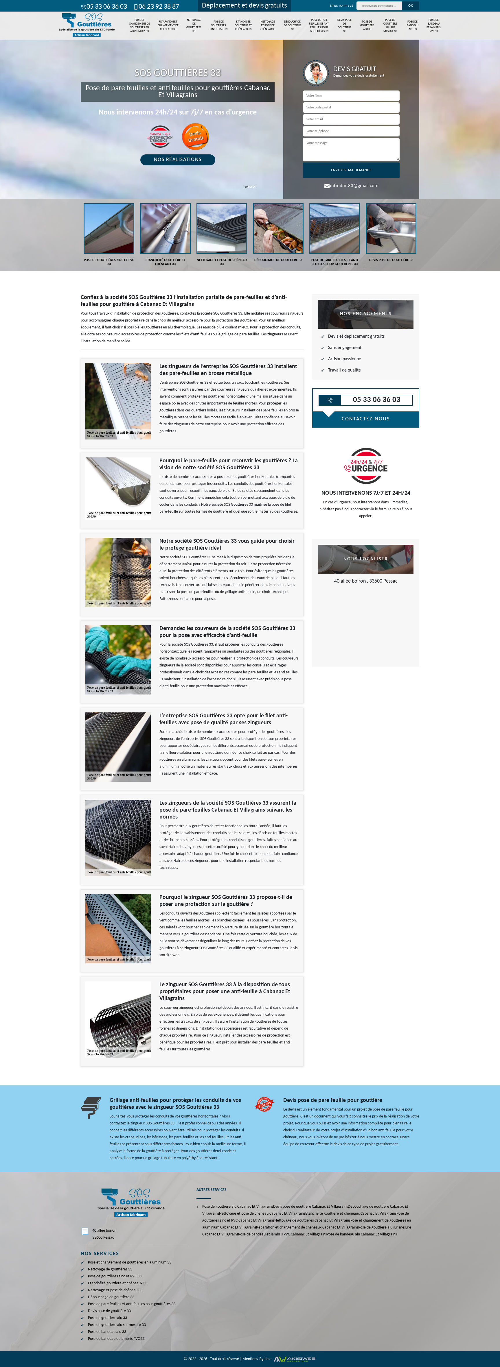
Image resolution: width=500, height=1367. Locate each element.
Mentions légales (256, 1359)
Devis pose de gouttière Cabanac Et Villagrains (310, 1207)
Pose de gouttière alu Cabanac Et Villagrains (237, 1207)
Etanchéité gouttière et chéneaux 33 (243, 25)
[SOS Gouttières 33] (86, 26)
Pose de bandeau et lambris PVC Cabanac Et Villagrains (282, 1234)
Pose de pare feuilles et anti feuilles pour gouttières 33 (319, 26)
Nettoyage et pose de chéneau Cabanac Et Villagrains (262, 1213)
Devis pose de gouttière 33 (344, 26)
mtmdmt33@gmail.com (354, 185)
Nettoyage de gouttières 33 (193, 26)
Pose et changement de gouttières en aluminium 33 (139, 26)
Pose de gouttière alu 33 (367, 25)
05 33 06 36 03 (107, 6)
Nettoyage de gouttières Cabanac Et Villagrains (312, 1220)
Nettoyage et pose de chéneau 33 (267, 25)
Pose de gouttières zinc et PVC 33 (218, 25)
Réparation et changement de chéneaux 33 (168, 25)
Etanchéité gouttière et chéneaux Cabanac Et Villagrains (350, 1213)
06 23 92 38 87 (159, 6)
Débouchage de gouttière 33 (292, 25)
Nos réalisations (178, 159)
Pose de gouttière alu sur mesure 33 (390, 26)
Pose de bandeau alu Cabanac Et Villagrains (362, 1234)
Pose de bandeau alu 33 (412, 25)
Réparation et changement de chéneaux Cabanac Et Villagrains (307, 1227)
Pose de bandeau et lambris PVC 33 (434, 26)
